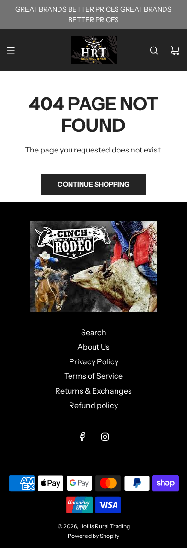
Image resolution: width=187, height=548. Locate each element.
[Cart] (175, 50)
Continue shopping (93, 184)
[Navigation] (10, 50)
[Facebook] (82, 436)
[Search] (153, 50)
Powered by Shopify (93, 535)
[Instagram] (105, 436)
